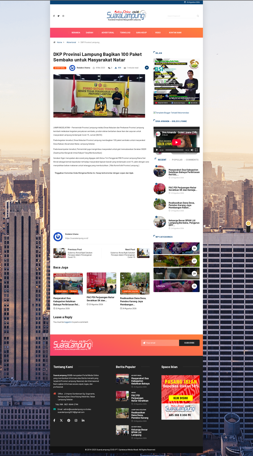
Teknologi (125, 33)
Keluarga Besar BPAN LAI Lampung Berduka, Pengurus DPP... (184, 223)
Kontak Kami (175, 33)
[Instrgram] (63, 16)
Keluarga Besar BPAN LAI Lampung (139, 432)
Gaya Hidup (141, 33)
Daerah (89, 33)
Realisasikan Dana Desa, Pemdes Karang (139, 415)
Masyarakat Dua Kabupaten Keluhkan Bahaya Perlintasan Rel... (133, 301)
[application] (177, 140)
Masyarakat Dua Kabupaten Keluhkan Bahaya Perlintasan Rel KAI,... (184, 172)
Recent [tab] (162, 160)
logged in (68, 322)
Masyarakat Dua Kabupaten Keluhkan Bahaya (140, 381)
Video (158, 33)
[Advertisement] (101, 206)
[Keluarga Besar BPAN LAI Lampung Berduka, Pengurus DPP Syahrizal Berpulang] (122, 430)
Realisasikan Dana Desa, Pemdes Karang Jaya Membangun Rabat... (182, 205)
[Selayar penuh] (196, 150)
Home (59, 42)
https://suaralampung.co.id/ (76, 238)
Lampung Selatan (97, 291)
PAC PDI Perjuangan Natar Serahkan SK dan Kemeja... (183, 188)
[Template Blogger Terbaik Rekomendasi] (171, 113)
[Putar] (157, 150)
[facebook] (54, 16)
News (59, 290)
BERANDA (76, 33)
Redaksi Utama (83, 68)
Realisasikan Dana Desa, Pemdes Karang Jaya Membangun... (100, 301)
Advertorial (108, 33)
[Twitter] (58, 16)
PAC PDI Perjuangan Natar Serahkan (139, 398)
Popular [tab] (177, 160)
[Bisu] (192, 150)
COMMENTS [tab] (192, 160)
